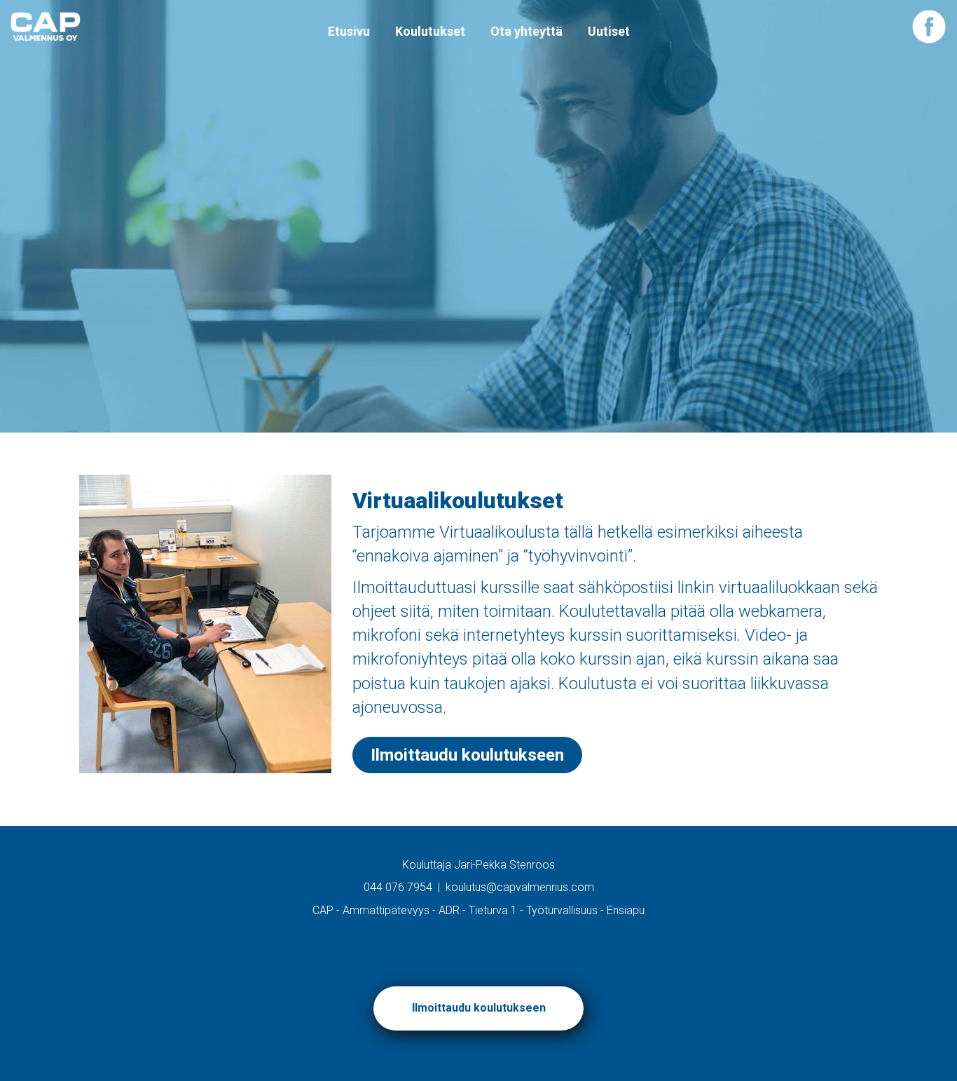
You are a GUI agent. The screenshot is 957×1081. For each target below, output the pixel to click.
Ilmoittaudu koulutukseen (467, 755)
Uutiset (609, 31)
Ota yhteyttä (526, 31)
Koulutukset (430, 31)
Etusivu (349, 31)
